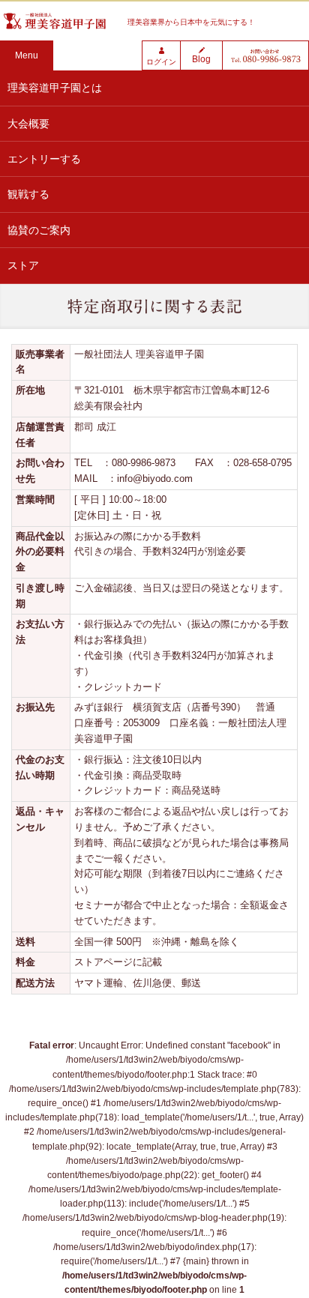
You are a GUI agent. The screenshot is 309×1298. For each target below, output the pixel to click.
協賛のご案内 (39, 230)
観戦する (29, 194)
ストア (23, 265)
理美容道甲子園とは (55, 88)
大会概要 (29, 124)
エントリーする (44, 159)
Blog (201, 59)
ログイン (161, 62)
